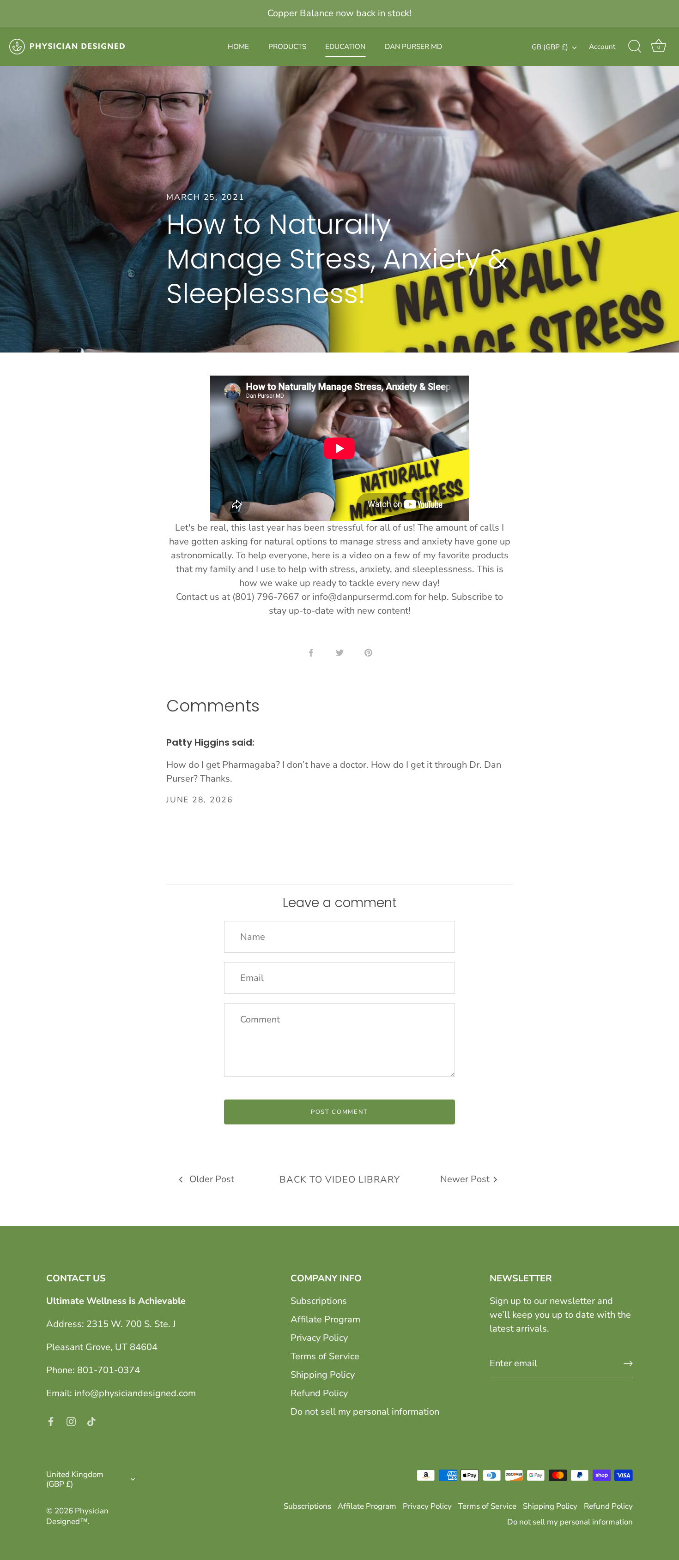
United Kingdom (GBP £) (74, 1479)
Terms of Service (325, 1356)
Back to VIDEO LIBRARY (339, 1179)
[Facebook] (50, 1421)
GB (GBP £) (550, 47)
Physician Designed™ (77, 1516)
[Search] (634, 46)
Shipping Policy (323, 1375)
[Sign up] (628, 1363)
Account (602, 46)
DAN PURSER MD (413, 46)
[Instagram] (71, 1421)
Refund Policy (319, 1393)
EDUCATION (345, 46)
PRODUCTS (287, 46)
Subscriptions (319, 1301)
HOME (238, 46)
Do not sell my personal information (365, 1411)
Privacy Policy (319, 1338)
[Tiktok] (91, 1421)
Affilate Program (325, 1319)
